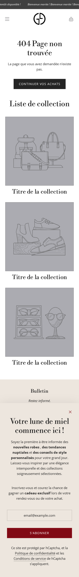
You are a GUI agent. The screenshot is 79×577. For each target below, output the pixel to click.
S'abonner (39, 533)
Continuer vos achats (39, 84)
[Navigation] (7, 19)
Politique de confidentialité (35, 553)
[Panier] (71, 19)
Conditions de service (30, 558)
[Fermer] (70, 412)
